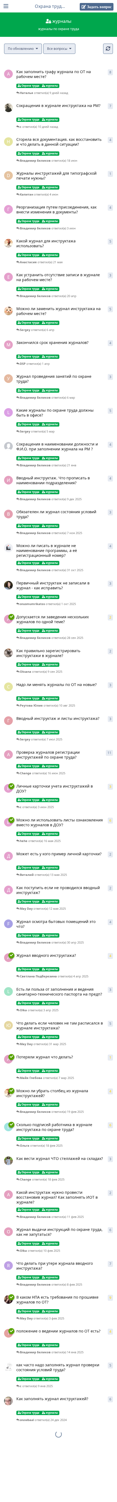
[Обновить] (108, 49)
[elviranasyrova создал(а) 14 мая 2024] (8, 1299)
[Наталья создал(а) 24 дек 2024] (8, 1401)
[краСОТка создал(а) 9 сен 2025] (8, 653)
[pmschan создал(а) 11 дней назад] (8, 107)
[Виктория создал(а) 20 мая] (8, 243)
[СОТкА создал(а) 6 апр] (8, 311)
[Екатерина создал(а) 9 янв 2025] (8, 1367)
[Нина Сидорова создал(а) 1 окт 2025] (8, 585)
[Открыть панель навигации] (5, 6)
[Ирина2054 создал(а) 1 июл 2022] (8, 1160)
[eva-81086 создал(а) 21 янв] (8, 446)
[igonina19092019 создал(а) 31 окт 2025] (8, 548)
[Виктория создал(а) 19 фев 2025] (8, 1093)
